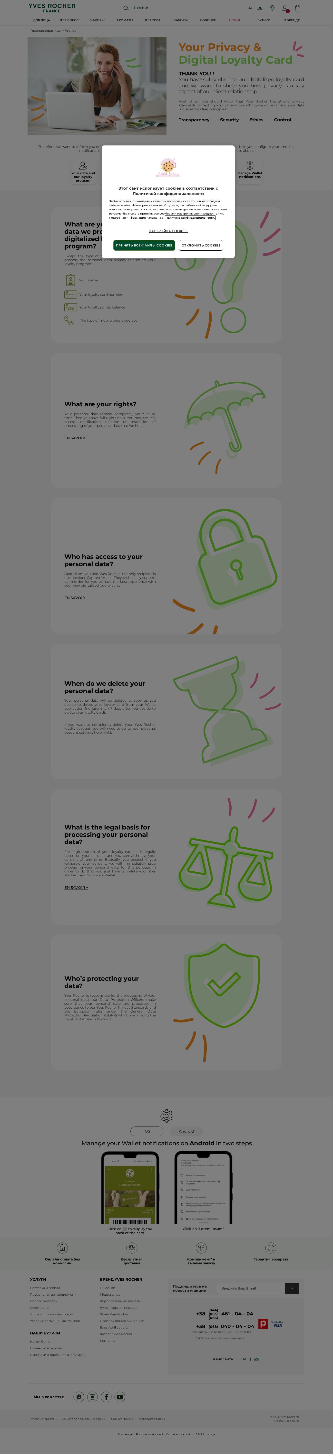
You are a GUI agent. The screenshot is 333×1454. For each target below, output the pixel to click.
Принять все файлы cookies (144, 245)
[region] (168, 201)
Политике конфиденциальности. (190, 217)
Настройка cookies (168, 231)
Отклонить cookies (201, 245)
